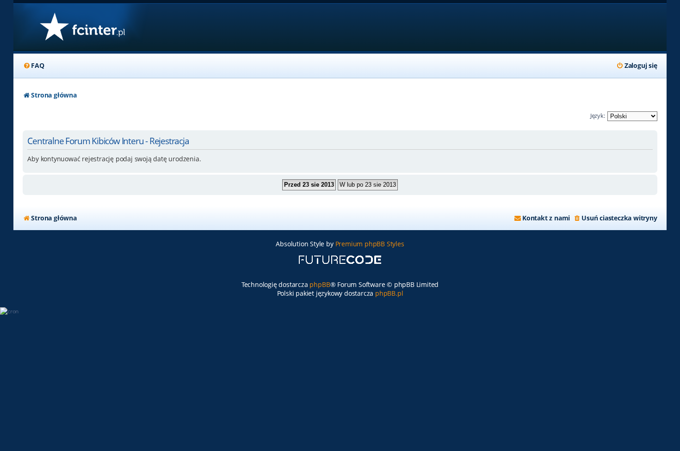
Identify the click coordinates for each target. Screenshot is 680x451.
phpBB (319, 284)
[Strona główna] (82, 27)
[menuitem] (33, 65)
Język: (597, 115)
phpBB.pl (389, 293)
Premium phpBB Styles (369, 243)
